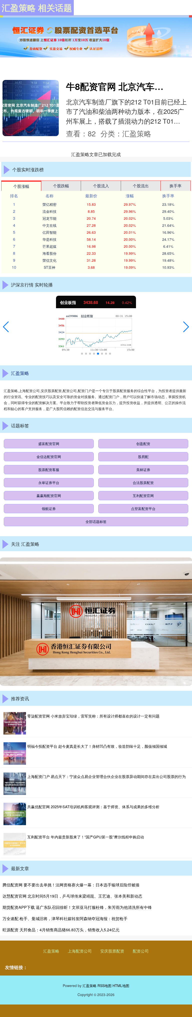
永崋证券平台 (48, 482)
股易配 (143, 456)
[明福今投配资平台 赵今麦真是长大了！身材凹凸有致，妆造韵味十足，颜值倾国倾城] (15, 753)
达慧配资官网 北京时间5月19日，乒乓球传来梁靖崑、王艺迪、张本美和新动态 (72, 896)
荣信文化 (49, 260)
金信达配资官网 (48, 456)
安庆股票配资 (112, 951)
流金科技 (49, 211)
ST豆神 (49, 267)
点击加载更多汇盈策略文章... (96, 154)
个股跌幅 (61, 186)
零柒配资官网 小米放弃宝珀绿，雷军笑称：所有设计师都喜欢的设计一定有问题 (93, 716)
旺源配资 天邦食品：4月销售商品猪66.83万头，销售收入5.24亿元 (61, 930)
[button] (5, 326)
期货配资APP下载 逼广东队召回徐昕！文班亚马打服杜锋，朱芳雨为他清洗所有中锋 (77, 907)
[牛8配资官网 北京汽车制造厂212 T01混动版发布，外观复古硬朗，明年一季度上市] (30, 108)
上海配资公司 (80, 951)
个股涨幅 (21, 186)
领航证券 (49, 508)
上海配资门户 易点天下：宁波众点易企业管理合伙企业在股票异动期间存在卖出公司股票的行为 (106, 776)
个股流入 (101, 186)
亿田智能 (49, 232)
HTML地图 (120, 985)
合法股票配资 (143, 482)
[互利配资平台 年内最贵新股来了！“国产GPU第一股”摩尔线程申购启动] (15, 844)
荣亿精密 (49, 204)
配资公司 (141, 951)
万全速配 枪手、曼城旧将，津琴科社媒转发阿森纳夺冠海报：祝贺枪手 (65, 918)
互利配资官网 (143, 495)
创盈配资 (143, 443)
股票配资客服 (48, 469)
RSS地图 (105, 985)
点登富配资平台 (143, 508)
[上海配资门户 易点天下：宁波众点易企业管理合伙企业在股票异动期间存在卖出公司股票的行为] (15, 783)
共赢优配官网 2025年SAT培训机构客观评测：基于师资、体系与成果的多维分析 (93, 806)
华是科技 (49, 239)
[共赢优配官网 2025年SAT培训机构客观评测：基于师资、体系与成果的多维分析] (15, 814)
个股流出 (141, 186)
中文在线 (49, 225)
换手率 (176, 186)
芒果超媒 (49, 246)
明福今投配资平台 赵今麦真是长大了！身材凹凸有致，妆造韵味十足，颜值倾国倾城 (97, 746)
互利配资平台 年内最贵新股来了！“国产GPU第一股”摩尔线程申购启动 (85, 836)
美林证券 (143, 469)
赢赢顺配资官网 (48, 495)
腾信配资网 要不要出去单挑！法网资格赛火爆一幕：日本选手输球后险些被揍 (71, 885)
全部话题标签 (96, 521)
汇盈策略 (51, 951)
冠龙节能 (49, 218)
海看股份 (49, 253)
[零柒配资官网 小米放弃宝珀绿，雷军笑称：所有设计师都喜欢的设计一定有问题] (15, 723)
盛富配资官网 (48, 443)
